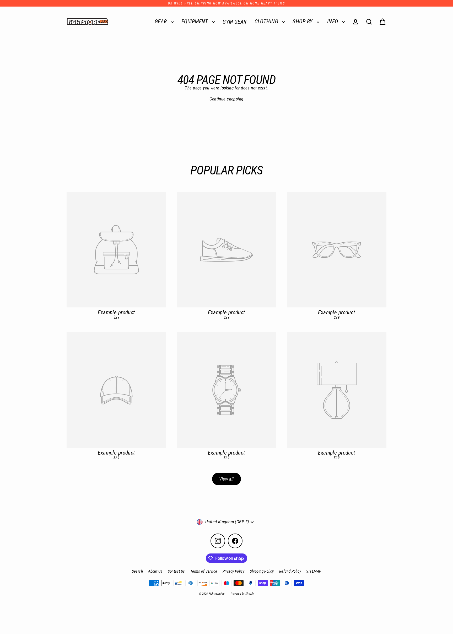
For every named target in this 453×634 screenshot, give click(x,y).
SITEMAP (313, 571)
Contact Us (176, 571)
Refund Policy (290, 571)
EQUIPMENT (195, 21)
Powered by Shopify (242, 593)
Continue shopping (226, 99)
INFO (333, 21)
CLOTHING (267, 21)
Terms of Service (203, 571)
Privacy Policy (234, 571)
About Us (155, 571)
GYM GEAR (234, 22)
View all (226, 479)
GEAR (161, 21)
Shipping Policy (262, 571)
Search (137, 571)
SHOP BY (303, 21)
